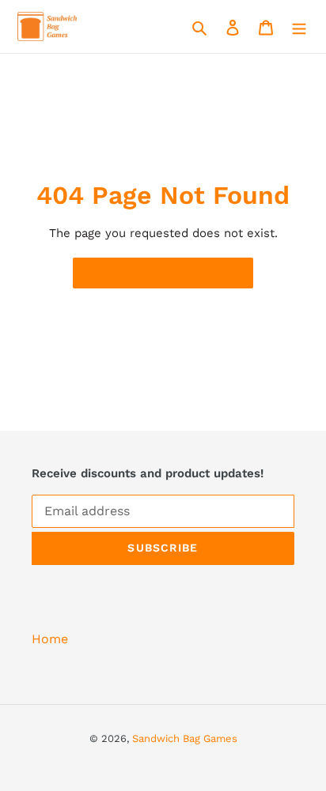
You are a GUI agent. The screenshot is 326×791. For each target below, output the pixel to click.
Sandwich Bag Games (184, 738)
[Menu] (299, 26)
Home (50, 638)
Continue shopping (151, 272)
